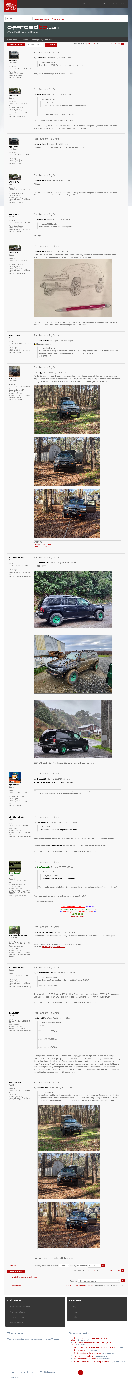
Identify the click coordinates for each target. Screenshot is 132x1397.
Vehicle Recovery (28, 1372)
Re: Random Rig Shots (46, 52)
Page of (90, 44)
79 (114, 44)
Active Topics (58, 19)
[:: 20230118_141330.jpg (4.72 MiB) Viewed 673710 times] (73, 599)
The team (67, 1285)
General (25, 40)
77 (106, 44)
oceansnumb (42, 1088)
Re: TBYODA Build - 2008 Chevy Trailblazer (91, 1361)
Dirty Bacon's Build (77, 916)
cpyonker (40, 58)
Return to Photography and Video (23, 1277)
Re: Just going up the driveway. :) (87, 1353)
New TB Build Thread (42, 544)
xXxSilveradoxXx (44, 562)
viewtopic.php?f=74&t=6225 (53, 947)
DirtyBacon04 (42, 867)
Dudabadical (42, 340)
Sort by (73, 1266)
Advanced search (42, 19)
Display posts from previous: (47, 1266)
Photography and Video (42, 40)
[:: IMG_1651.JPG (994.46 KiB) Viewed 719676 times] (73, 288)
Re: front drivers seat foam (84, 1359)
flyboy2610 (41, 779)
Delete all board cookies (83, 1285)
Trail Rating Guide (47, 1372)
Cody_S (40, 372)
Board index (12, 40)
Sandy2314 (41, 1018)
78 (110, 44)
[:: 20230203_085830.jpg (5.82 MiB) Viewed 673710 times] (73, 664)
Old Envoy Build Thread (43, 547)
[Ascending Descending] (97, 1266)
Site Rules (15, 1377)
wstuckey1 (41, 94)
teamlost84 (41, 219)
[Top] (120, 81)
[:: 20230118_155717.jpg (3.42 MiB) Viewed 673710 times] (73, 729)
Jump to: (73, 1281)
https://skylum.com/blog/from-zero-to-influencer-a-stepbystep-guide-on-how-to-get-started (71, 1064)
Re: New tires (79, 1350)
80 (119, 44)
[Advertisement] (93, 29)
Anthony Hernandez (45, 932)
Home (13, 1372)
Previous (12, 1265)
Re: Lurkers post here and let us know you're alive (91, 1339)
